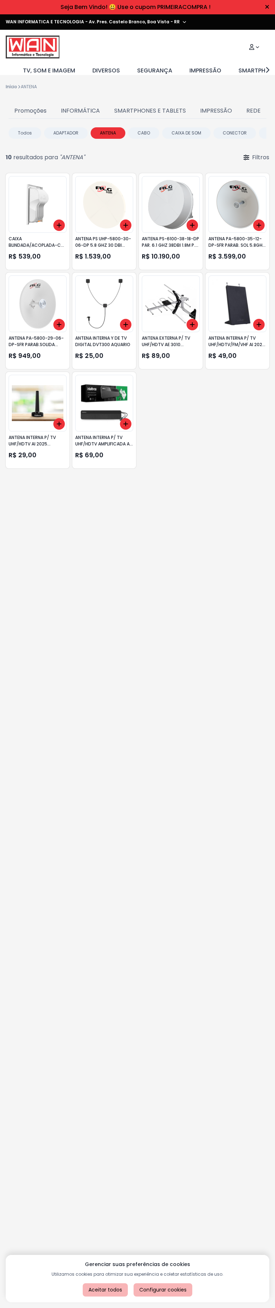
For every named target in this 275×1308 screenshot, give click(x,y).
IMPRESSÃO (205, 70)
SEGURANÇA (154, 70)
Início (11, 87)
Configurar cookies (163, 1289)
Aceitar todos (105, 1289)
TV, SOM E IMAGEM (49, 70)
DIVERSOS (106, 70)
